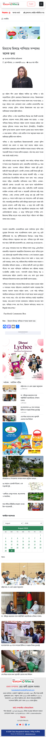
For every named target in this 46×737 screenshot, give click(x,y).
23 (6, 547)
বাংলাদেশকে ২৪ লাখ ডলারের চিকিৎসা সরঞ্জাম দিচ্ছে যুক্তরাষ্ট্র (30, 408)
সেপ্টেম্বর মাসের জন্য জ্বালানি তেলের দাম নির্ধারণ (30, 418)
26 (23, 547)
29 (40, 547)
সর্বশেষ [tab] (6, 382)
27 (29, 547)
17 (11, 544)
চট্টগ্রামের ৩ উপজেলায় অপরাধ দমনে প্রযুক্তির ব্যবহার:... (20, 478)
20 (29, 544)
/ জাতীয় (6, 19)
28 (35, 547)
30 (6, 551)
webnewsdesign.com (30, 734)
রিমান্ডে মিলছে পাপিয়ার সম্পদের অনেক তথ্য (22, 321)
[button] (41, 4)
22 (40, 544)
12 (23, 541)
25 (17, 547)
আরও (3, 557)
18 (17, 544)
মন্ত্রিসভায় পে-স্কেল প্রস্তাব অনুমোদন (31, 386)
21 (35, 544)
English (31, 4)
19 (23, 544)
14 (35, 541)
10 (11, 541)
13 (29, 541)
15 (40, 541)
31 (11, 551)
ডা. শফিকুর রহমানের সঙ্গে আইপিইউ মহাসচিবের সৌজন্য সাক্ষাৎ (30, 398)
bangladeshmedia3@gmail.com (23, 690)
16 (5, 544)
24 (12, 547)
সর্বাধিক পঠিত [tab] (16, 382)
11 (17, 541)
